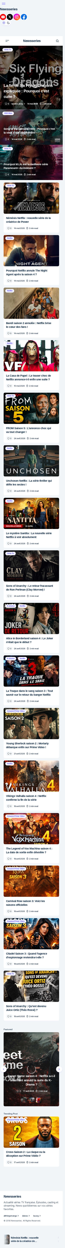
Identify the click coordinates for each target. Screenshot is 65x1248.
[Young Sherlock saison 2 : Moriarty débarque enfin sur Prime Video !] (31, 721)
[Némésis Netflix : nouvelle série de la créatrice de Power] (31, 196)
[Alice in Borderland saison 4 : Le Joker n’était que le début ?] (31, 616)
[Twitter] (10, 16)
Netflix (9, 236)
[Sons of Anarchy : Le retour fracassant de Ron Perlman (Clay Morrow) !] (31, 563)
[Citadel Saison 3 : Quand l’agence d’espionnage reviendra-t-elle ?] (31, 931)
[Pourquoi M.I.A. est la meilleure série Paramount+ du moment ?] (31, 160)
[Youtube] (3, 16)
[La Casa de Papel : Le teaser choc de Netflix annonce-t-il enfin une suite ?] (31, 353)
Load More (11, 1021)
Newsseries (9, 9)
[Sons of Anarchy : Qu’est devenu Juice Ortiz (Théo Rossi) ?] (31, 984)
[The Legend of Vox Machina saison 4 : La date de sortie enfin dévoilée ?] (31, 826)
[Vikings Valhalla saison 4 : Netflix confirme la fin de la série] (31, 774)
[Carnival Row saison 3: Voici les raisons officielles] (31, 879)
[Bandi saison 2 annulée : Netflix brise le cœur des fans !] (31, 301)
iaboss (25, 1217)
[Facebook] (24, 16)
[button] (3, 3)
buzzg (36, 1217)
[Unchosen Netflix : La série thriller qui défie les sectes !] (31, 458)
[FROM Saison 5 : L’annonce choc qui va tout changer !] (31, 406)
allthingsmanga (10, 1217)
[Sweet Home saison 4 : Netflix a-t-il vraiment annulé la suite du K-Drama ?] (31, 1072)
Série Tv (7, 47)
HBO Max (8, 111)
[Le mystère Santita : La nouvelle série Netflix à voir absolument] (31, 511)
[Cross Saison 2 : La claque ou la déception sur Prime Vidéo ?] (31, 1135)
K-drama (10, 604)
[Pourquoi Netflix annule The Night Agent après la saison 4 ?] (31, 248)
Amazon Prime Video (15, 709)
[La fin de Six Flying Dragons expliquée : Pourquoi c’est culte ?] (31, 75)
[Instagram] (17, 16)
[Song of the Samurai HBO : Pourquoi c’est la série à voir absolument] (31, 124)
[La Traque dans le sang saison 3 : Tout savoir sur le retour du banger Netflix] (31, 668)
